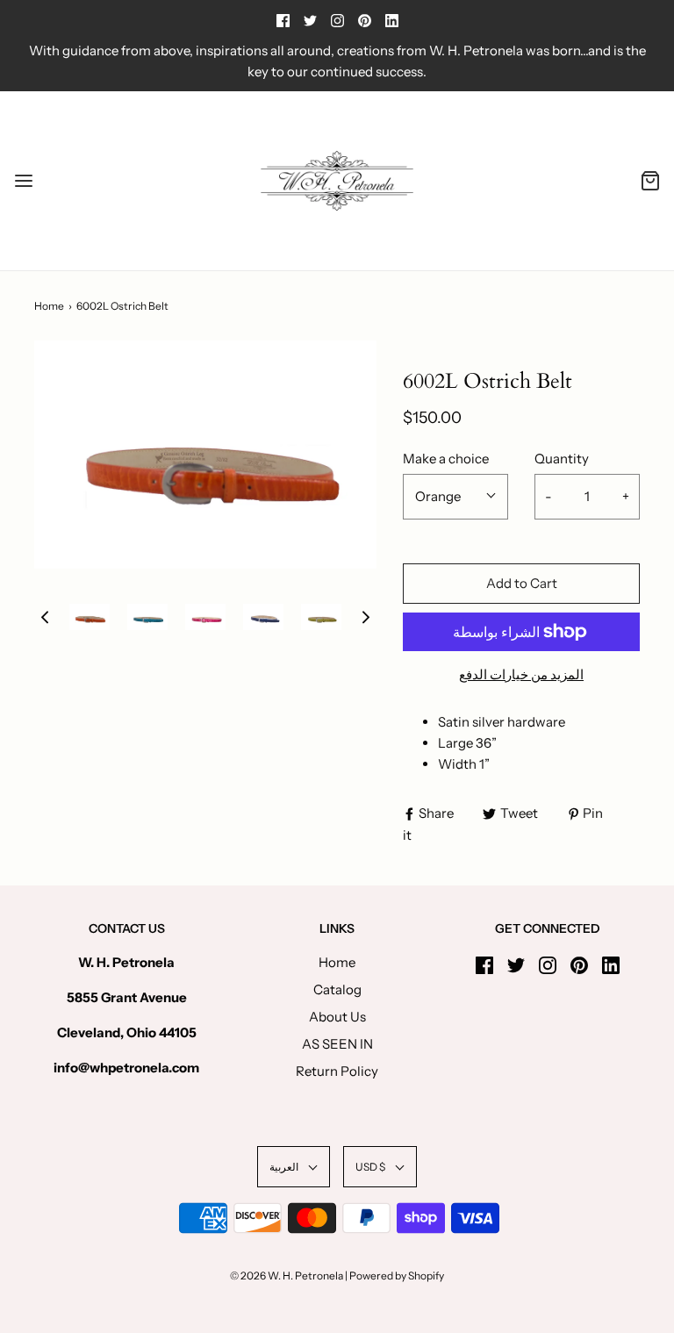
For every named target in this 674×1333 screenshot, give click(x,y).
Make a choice (446, 458)
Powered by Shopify (396, 1275)
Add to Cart (521, 583)
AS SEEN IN (337, 1044)
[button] (44, 616)
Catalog (337, 989)
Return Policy (337, 1071)
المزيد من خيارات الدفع (521, 674)
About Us (337, 1016)
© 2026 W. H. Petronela (286, 1275)
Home (49, 305)
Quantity (561, 458)
